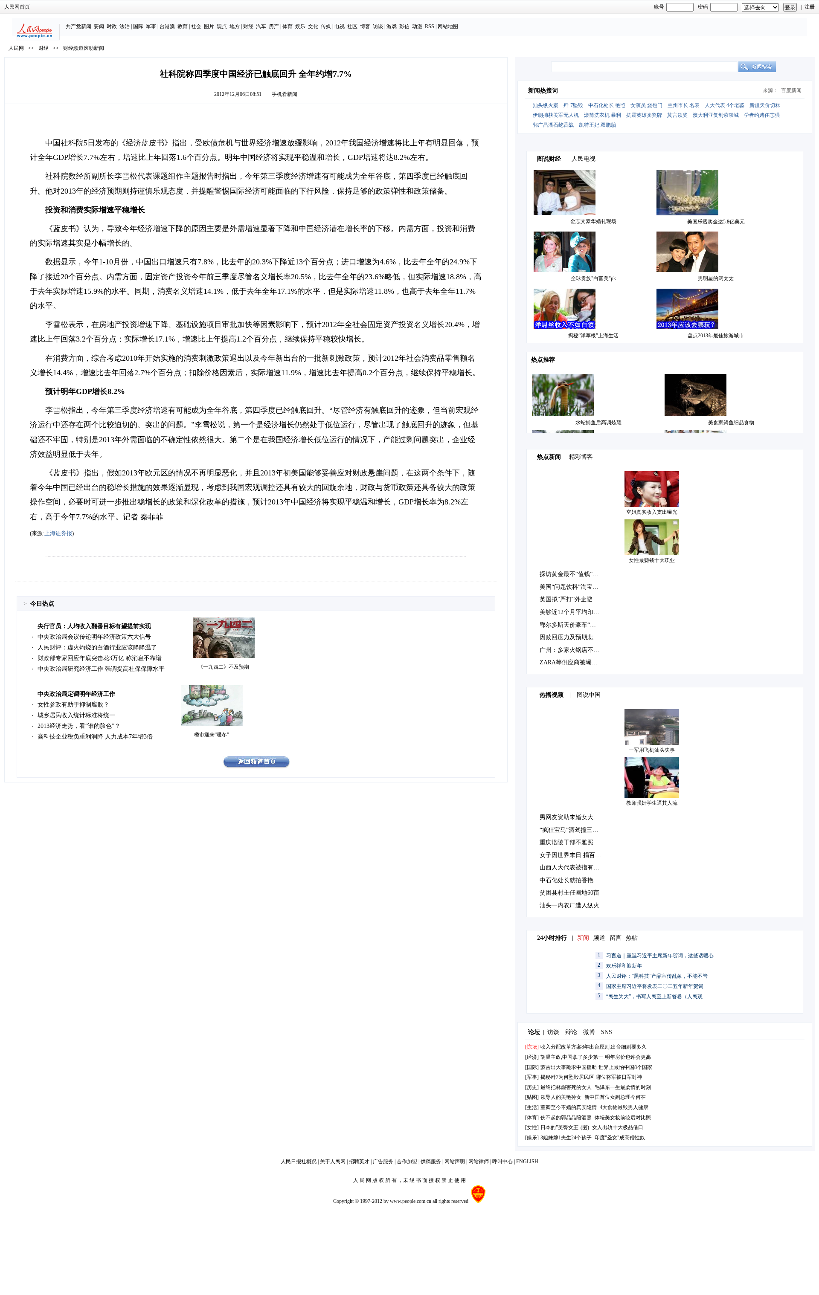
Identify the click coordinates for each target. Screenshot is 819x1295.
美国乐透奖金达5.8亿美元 (716, 222)
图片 (209, 26)
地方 (234, 26)
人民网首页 (17, 7)
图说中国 (589, 695)
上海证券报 (58, 533)
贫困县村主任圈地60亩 (569, 892)
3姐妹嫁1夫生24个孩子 (566, 1138)
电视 (339, 26)
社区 (352, 26)
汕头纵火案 (545, 105)
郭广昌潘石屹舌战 (553, 125)
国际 (138, 26)
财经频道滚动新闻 (83, 48)
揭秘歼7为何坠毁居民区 (567, 1077)
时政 (112, 26)
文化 (313, 26)
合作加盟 (407, 1162)
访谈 (378, 26)
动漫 (417, 26)
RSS (429, 26)
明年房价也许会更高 (628, 1057)
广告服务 (383, 1162)
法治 (124, 26)
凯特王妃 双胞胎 (597, 125)
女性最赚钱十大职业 (652, 560)
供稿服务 (431, 1162)
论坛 (534, 1032)
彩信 (404, 26)
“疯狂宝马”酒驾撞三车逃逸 (575, 830)
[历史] (532, 1087)
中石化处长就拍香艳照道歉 (575, 880)
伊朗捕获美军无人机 (556, 115)
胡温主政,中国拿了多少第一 (571, 1057)
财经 (248, 26)
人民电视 (583, 159)
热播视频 (551, 695)
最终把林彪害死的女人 (566, 1087)
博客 (365, 26)
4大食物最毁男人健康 (624, 1107)
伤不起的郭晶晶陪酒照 (566, 1118)
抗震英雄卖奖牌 (644, 115)
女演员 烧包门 (646, 105)
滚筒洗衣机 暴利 (602, 115)
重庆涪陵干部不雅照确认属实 (578, 842)
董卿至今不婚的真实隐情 (568, 1107)
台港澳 (167, 26)
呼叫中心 (502, 1162)
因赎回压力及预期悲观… (572, 637)
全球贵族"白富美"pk (593, 278)
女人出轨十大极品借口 (617, 1127)
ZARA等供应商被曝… (569, 662)
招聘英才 (359, 1162)
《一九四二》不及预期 (223, 667)
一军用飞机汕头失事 (652, 750)
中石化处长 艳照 (606, 105)
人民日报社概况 (299, 1162)
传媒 (326, 26)
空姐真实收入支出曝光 (651, 512)
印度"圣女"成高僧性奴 (620, 1138)
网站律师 (478, 1162)
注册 (809, 7)
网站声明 (454, 1162)
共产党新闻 (78, 26)
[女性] (532, 1127)
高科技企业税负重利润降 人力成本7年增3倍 (95, 736)
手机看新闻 (284, 94)
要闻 (99, 26)
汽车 (261, 26)
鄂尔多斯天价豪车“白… (571, 625)
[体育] (532, 1118)
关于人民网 (333, 1162)
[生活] (532, 1107)
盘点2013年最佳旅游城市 (716, 336)
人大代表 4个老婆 (724, 105)
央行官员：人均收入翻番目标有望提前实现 (94, 626)
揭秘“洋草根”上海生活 (593, 336)
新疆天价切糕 (764, 105)
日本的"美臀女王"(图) (564, 1127)
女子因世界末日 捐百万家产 (576, 855)
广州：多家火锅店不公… (572, 650)
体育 (287, 26)
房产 (274, 26)
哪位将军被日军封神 (619, 1077)
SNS (606, 1032)
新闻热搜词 (543, 90)
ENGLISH (527, 1162)
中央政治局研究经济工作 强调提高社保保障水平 (101, 669)
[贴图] (532, 1097)
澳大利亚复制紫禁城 (716, 115)
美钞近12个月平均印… (569, 612)
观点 (222, 26)
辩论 (571, 1032)
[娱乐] (532, 1138)
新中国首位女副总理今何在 (615, 1097)
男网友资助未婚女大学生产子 (578, 817)
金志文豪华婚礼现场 (593, 221)
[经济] (532, 1057)
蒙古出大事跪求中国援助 (568, 1067)
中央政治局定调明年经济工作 (76, 694)
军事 (151, 26)
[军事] (532, 1077)
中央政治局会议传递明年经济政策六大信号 (94, 637)
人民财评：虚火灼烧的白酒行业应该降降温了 (97, 647)
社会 (196, 26)
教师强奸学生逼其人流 (651, 803)
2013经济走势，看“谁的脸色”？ (79, 726)
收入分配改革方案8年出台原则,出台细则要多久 (593, 1047)
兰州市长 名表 (684, 105)
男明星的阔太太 (716, 278)
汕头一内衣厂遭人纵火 (569, 905)
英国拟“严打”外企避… (569, 599)
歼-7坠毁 (573, 105)
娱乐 (300, 26)
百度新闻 (791, 90)
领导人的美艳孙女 (560, 1097)
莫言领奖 (677, 115)
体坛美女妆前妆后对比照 (623, 1118)
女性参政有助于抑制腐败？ (73, 704)
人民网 (16, 48)
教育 (182, 26)
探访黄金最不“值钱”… (569, 574)
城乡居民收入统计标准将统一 (76, 715)
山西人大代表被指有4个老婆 (577, 867)
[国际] (532, 1067)
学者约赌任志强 (762, 115)
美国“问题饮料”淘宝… (569, 587)
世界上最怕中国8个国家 (625, 1067)
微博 (589, 1032)
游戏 (391, 26)
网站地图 (448, 26)
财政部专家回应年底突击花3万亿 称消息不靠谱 (100, 658)
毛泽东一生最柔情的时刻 (623, 1087)
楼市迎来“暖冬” (211, 735)
